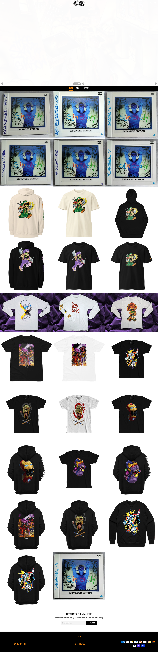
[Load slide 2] (75, 83)
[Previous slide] (2, 84)
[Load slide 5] (79, 83)
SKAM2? (81, 644)
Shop (78, 88)
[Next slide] (156, 84)
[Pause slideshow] (83, 84)
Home (71, 88)
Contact (86, 88)
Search (79, 636)
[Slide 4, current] (78, 83)
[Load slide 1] (74, 83)
